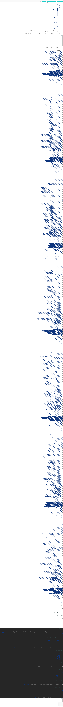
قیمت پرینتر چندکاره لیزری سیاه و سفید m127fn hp (53, 412)
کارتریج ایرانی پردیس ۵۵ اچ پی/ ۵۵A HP (55, 327)
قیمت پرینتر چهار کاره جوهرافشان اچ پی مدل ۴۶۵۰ (53, 590)
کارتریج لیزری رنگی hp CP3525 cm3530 (55, 208)
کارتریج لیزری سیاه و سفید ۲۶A (57, 127)
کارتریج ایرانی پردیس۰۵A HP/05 (57, 424)
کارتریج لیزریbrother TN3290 (57, 516)
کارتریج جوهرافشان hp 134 (57, 560)
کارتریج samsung (59, 692)
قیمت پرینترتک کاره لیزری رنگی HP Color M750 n (53, 544)
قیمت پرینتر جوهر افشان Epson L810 (56, 232)
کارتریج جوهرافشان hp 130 (57, 501)
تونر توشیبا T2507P (59, 56)
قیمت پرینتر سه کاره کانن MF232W (56, 174)
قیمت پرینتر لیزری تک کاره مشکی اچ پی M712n (54, 93)
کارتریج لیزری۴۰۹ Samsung (57, 483)
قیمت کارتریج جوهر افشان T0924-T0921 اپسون (54, 265)
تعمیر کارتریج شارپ (59, 85)
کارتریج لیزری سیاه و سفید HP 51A (56, 58)
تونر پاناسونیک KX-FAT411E (57, 548)
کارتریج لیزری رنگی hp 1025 (57, 163)
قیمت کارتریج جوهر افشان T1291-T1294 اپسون (54, 242)
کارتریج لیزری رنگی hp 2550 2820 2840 (55, 230)
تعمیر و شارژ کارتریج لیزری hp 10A (56, 60)
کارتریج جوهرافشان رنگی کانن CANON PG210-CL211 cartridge (51, 437)
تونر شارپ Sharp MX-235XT (57, 584)
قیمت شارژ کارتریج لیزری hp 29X (56, 89)
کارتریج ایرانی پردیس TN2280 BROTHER (55, 303)
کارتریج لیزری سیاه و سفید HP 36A (56, 101)
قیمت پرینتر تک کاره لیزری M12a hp (56, 248)
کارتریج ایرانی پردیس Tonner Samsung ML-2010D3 (53, 534)
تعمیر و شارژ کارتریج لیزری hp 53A (56, 176)
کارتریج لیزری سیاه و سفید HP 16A (56, 594)
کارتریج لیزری (60, 657)
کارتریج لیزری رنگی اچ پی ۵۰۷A (57, 224)
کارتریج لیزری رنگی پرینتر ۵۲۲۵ (57, 155)
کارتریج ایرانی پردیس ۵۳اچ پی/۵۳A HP (55, 431)
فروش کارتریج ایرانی (59, 656)
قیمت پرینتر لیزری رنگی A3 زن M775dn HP (54, 396)
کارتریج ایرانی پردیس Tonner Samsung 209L (54, 528)
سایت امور (36, 697)
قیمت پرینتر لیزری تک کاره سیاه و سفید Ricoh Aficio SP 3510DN (51, 356)
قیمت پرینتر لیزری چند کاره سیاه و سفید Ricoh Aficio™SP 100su (51, 313)
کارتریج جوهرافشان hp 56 (58, 566)
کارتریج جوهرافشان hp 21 (58, 487)
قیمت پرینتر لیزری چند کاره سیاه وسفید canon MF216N (52, 135)
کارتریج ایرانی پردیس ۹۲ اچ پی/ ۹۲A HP (55, 346)
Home (61, 33)
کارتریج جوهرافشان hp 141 (57, 546)
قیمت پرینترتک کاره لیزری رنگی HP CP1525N (54, 526)
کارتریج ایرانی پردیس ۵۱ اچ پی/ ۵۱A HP (55, 333)
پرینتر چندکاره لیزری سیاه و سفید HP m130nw (54, 277)
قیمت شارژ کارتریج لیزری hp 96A (56, 115)
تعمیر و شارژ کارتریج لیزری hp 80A (56, 145)
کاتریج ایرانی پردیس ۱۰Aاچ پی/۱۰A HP (55, 400)
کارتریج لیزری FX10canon (58, 323)
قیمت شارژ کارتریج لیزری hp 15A (56, 54)
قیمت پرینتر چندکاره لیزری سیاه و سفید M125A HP (53, 378)
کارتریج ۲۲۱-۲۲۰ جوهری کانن (57, 429)
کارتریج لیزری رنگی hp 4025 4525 (56, 212)
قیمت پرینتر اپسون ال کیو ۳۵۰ (57, 285)
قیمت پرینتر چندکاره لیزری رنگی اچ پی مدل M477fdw (53, 64)
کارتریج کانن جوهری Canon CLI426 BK (55, 422)
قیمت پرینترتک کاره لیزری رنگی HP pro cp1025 (54, 485)
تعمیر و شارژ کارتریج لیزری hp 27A (56, 81)
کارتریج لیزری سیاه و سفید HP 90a (56, 143)
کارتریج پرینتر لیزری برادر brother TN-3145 (55, 532)
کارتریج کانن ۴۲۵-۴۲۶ (59, 372)
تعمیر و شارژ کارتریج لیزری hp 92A (56, 121)
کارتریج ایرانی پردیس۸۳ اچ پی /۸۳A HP (55, 416)
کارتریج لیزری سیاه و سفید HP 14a (56, 601)
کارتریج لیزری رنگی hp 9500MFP (56, 168)
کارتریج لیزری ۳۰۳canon (58, 305)
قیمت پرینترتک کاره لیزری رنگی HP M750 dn (54, 538)
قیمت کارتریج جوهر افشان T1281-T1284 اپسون (54, 273)
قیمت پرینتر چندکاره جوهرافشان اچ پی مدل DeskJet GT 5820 (51, 578)
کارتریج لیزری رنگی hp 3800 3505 (56, 252)
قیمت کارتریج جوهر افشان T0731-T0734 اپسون (54, 216)
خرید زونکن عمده (59, 653)
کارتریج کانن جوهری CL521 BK (57, 366)
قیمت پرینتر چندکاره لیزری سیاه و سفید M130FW (53, 99)
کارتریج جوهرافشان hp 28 (58, 443)
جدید (59, 621)
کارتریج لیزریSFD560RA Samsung (56, 475)
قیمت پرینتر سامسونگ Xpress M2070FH (55, 210)
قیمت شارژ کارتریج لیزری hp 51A (56, 182)
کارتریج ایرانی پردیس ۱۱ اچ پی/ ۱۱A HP (55, 315)
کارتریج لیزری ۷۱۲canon (58, 299)
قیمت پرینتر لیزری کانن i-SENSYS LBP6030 (54, 161)
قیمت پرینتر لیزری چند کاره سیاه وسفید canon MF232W (52, 147)
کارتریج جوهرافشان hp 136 (57, 554)
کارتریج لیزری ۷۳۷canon (58, 329)
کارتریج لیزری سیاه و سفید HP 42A (56, 95)
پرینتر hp (56, 33)
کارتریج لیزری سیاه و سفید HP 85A (56, 157)
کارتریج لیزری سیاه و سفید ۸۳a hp (56, 307)
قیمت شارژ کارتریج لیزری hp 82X (56, 139)
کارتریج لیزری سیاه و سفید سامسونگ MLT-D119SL (53, 479)
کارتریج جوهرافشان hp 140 (57, 471)
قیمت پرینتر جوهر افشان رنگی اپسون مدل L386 (54, 271)
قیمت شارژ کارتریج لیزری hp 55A (56, 170)
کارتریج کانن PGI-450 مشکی (57, 358)
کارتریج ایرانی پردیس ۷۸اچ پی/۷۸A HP (55, 473)
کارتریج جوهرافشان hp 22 (58, 493)
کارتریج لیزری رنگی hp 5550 (57, 283)
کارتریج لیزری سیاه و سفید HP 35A (56, 107)
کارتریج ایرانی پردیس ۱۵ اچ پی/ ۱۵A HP (55, 406)
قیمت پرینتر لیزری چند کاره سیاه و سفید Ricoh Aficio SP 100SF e (50, 319)
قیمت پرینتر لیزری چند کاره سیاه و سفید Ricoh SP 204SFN (52, 337)
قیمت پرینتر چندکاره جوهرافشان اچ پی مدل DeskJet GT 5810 (51, 598)
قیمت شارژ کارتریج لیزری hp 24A (56, 76)
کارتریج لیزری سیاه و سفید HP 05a (56, 586)
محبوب (59, 620)
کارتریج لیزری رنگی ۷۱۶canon (57, 311)
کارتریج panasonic (59, 693)
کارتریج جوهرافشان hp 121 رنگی (56, 435)
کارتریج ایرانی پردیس (59, 655)
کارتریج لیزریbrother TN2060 (57, 511)
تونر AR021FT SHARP (58, 592)
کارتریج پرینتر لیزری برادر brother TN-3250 (55, 503)
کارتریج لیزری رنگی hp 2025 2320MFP (55, 287)
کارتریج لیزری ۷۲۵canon (58, 342)
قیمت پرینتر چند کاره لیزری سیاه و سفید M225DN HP (53, 441)
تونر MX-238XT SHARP (58, 576)
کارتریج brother (60, 691)
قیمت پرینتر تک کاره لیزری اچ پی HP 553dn (54, 113)
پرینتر (59, 33)
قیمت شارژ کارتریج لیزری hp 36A (56, 97)
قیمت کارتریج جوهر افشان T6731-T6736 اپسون (54, 228)
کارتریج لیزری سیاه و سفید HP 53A (56, 72)
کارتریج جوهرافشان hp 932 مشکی (56, 398)
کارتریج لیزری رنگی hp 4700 (57, 218)
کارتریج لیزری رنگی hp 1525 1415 (56, 244)
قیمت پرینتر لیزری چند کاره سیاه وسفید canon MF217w (52, 141)
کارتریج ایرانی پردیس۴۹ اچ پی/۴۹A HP (55, 455)
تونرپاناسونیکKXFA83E (58, 540)
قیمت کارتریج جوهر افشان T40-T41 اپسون (55, 255)
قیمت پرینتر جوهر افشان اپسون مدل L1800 (55, 301)
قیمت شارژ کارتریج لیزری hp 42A (56, 206)
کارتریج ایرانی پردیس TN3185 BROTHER (55, 489)
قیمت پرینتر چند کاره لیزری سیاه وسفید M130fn (54, 105)
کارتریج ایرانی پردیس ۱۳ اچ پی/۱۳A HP (55, 449)
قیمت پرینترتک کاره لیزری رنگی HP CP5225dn (54, 518)
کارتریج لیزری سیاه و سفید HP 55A (56, 66)
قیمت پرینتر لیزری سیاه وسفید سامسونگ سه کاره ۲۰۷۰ (52, 204)
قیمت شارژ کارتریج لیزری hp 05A (56, 596)
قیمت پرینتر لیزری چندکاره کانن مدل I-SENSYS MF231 (52, 178)
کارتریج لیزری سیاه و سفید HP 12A (56, 580)
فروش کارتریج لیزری (59, 658)
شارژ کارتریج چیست (59, 677)
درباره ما (57, 672)
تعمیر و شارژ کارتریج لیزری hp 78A (56, 151)
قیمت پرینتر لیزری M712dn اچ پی (56, 125)
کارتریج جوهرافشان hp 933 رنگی (56, 408)
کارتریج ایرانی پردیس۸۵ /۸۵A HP (56, 461)
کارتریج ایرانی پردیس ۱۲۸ (58, 477)
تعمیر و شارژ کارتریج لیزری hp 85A (56, 133)
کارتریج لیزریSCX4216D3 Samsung (56, 451)
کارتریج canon (60, 694)
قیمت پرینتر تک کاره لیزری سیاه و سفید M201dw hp (53, 74)
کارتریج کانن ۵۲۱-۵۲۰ (59, 380)
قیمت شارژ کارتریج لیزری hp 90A (56, 129)
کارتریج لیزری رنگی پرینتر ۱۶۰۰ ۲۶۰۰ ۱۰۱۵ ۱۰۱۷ (53, 190)
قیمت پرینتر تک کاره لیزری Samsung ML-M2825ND (53, 220)
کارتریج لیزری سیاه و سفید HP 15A (56, 574)
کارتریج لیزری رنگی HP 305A (57, 202)
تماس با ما (61, 672)
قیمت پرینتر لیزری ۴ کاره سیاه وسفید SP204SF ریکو (53, 331)
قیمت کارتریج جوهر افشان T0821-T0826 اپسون (54, 281)
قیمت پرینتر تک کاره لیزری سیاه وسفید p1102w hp (53, 261)
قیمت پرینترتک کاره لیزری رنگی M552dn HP (54, 52)
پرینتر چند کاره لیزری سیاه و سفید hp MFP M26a (53, 269)
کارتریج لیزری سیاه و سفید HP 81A (56, 149)
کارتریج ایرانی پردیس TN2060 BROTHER (55, 481)
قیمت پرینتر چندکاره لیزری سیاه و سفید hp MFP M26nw (52, 360)
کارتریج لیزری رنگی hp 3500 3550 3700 (55, 184)
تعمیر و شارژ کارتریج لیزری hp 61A (56, 165)
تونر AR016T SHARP (59, 599)
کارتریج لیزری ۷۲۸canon (58, 335)
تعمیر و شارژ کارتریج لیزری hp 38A (56, 103)
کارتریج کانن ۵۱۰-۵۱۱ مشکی (57, 388)
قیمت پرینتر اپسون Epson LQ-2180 (56, 246)
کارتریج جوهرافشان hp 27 (58, 453)
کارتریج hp (61, 690)
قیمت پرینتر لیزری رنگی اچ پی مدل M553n (55, 119)
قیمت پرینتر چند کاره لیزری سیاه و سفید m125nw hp (53, 370)
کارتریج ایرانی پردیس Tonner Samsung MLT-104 (53, 520)
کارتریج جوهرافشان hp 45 (58, 530)
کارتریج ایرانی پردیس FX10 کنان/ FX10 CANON (54, 297)
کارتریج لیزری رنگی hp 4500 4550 (56, 180)
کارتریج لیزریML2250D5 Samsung (56, 469)
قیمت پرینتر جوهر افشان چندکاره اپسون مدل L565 (53, 295)
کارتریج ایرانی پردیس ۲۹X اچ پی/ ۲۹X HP (55, 362)
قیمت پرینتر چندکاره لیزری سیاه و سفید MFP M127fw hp (52, 418)
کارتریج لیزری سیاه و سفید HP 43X (56, 83)
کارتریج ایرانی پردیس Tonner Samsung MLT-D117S (53, 542)
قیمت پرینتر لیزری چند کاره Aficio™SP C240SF (54, 348)
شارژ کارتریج (60, 654)
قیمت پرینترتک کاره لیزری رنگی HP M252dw (54, 497)
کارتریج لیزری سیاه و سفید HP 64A (56, 131)
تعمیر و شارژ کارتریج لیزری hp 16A (56, 68)
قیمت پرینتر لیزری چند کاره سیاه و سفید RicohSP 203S (52, 340)
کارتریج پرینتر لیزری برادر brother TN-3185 (55, 524)
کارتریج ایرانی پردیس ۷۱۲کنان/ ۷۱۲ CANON (54, 392)
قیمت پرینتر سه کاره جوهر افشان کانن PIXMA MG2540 (52, 192)
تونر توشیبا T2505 (59, 70)
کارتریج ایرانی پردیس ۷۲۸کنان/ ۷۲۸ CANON (54, 368)
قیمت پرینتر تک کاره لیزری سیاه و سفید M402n (54, 240)
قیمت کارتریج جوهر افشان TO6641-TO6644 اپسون (53, 234)
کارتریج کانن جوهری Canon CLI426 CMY (55, 410)
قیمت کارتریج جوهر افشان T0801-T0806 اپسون (54, 289)
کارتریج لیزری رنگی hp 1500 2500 (56, 172)
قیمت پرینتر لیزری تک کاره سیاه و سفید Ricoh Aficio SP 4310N (51, 364)
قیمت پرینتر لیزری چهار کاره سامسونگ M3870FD (53, 214)
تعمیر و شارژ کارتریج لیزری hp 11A (56, 588)
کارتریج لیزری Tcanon (58, 317)
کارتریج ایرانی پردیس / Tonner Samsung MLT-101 (53, 514)
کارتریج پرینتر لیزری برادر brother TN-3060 (55, 495)
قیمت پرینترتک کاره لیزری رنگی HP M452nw (54, 505)
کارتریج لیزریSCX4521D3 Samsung (56, 445)
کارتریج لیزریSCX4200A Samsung (56, 463)
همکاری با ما (60, 673)
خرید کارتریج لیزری (59, 676)
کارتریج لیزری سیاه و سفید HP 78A (56, 111)
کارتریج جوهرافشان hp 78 (58, 522)
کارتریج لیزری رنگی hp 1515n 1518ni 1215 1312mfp (53, 196)
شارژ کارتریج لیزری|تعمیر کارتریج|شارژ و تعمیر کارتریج (53, 257)
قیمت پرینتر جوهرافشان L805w (57, 238)
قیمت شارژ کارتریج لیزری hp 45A (56, 194)
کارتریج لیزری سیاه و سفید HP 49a (56, 78)
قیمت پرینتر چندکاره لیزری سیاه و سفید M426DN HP (53, 352)
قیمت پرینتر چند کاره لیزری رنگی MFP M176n (54, 384)
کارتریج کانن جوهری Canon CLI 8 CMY (55, 402)
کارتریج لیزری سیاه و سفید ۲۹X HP (56, 117)
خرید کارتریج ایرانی (59, 675)
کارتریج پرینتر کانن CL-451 (58, 350)
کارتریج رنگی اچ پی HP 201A (57, 267)
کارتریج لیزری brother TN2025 (57, 491)
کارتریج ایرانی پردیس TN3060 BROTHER (55, 309)
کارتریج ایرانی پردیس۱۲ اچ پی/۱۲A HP (55, 467)
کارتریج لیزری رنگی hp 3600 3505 (56, 236)
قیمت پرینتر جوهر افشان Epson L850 (56, 291)
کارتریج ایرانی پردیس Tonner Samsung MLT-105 (53, 550)
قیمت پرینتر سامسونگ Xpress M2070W (55, 198)
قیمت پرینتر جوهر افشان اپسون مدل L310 (55, 263)
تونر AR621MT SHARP (58, 570)
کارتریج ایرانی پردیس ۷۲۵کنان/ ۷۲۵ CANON (54, 376)
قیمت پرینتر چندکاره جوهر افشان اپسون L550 (54, 226)
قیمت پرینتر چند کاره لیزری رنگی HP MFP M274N (53, 404)
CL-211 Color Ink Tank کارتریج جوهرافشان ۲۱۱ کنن (53, 394)
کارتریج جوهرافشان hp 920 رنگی (56, 536)
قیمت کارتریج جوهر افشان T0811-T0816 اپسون (54, 222)
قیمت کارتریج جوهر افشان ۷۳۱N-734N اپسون (54, 250)
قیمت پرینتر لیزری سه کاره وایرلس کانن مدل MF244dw (52, 188)
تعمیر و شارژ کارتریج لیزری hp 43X (56, 200)
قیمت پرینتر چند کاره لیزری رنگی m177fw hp (54, 552)
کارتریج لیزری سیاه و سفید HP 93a (56, 137)
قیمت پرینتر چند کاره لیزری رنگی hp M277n (54, 558)
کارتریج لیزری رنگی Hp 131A (57, 275)
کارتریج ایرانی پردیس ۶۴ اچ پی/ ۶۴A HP (55, 339)
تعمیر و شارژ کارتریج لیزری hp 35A (56, 91)
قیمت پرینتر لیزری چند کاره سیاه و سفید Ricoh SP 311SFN (52, 325)
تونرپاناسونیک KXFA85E (58, 556)
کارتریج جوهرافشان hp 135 (57, 386)
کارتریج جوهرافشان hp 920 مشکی (56, 420)
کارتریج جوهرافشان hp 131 (57, 374)
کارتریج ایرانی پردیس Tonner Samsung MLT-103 (53, 499)
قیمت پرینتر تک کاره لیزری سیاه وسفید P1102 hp (53, 80)
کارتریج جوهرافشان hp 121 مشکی (56, 427)
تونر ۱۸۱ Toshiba (59, 62)
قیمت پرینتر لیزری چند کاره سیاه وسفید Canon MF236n (52, 153)
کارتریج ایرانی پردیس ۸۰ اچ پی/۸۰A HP (55, 439)
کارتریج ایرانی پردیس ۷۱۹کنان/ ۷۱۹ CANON (54, 382)
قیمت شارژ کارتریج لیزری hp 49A (56, 186)
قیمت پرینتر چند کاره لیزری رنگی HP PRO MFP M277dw (52, 564)
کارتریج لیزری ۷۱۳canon (58, 293)
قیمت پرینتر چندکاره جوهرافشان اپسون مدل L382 (53, 279)
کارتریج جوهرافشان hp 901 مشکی (56, 390)
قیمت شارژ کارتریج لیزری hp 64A (56, 159)
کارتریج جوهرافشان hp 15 (58, 465)
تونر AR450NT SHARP (58, 562)
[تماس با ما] (53, 706)
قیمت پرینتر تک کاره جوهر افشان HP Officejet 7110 (53, 572)
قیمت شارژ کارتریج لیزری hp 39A (56, 109)
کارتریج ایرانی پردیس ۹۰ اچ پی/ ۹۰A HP (55, 354)
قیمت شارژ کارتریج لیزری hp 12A (56, 582)
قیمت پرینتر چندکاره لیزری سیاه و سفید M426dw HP (53, 344)
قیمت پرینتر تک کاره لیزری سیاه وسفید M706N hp (45, 33)
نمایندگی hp (60, 674)
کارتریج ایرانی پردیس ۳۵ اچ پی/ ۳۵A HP (55, 321)
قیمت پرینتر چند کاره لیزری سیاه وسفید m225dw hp (53, 457)
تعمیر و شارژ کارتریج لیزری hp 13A (56, 568)
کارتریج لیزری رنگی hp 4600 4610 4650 (55, 259)
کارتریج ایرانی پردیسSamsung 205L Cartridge (54, 507)
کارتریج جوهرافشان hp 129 (57, 509)
